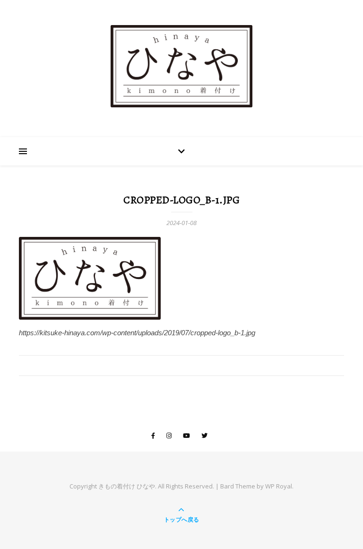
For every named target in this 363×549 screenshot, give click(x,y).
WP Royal (278, 486)
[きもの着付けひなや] (181, 66)
